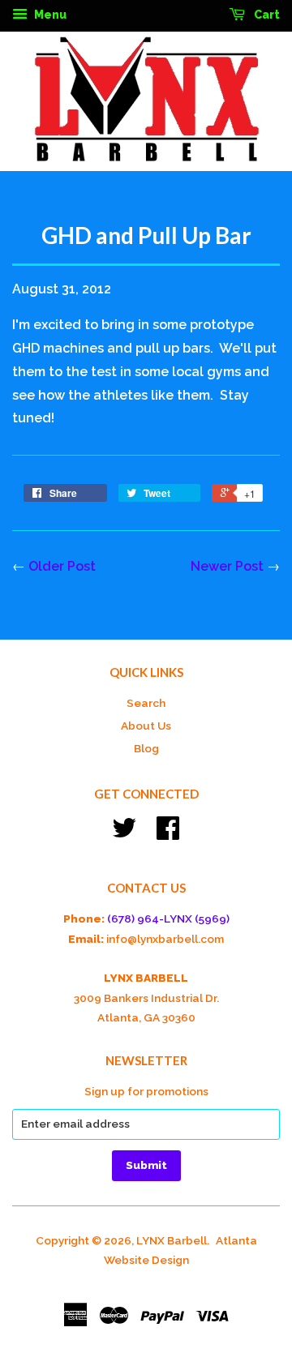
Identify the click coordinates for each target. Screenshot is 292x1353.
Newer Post (227, 566)
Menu (49, 14)
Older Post (62, 566)
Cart (265, 14)
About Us (146, 725)
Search (146, 702)
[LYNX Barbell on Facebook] (168, 833)
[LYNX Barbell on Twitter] (124, 833)
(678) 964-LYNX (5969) (168, 918)
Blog (146, 748)
